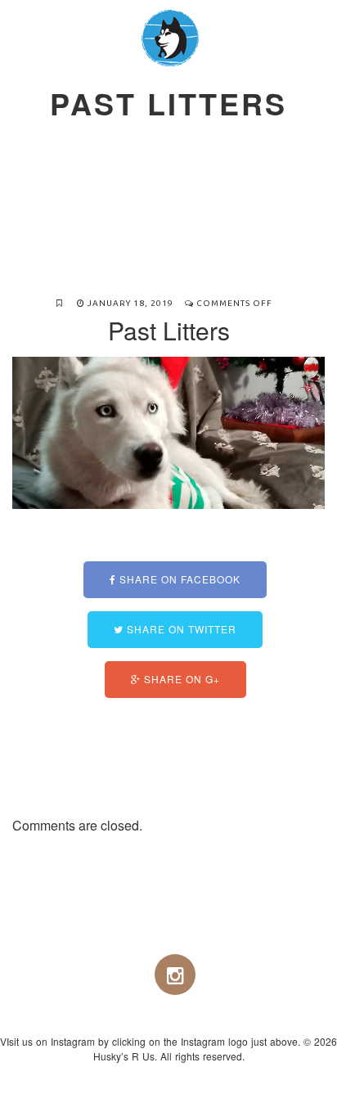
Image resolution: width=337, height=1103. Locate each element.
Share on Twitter (180, 629)
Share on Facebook (178, 579)
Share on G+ (180, 679)
